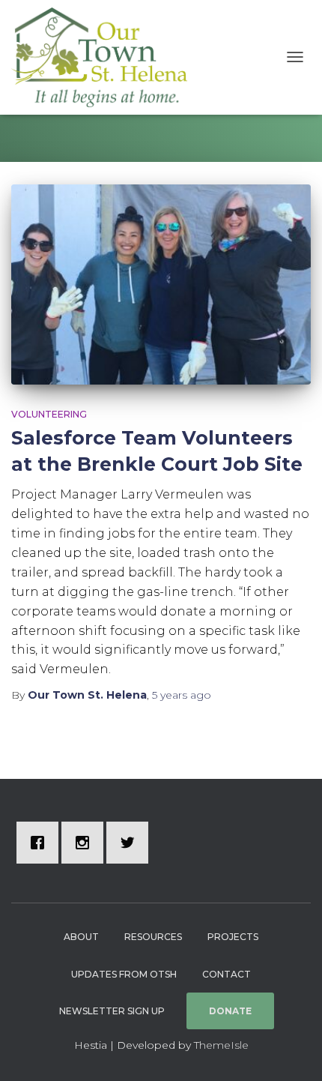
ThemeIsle (221, 1045)
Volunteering (49, 414)
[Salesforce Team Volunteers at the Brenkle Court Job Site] (161, 284)
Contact (226, 974)
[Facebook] (41, 842)
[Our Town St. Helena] (104, 57)
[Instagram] (86, 842)
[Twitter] (131, 842)
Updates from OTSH (124, 974)
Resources (153, 936)
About (81, 936)
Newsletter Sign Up (112, 1011)
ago (181, 695)
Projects (232, 936)
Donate (230, 1011)
